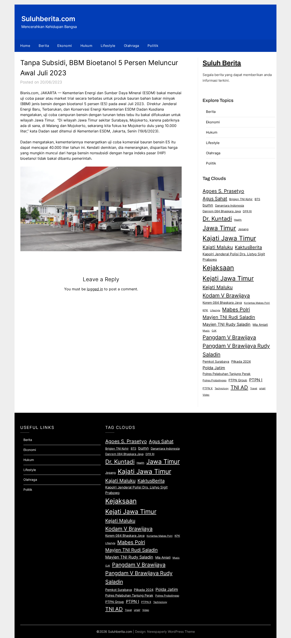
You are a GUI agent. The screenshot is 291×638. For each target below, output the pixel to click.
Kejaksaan (218, 268)
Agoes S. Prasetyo (223, 191)
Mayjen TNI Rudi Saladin (229, 317)
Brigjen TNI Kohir (241, 199)
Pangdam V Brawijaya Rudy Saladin (236, 350)
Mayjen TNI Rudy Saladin (227, 324)
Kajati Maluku (218, 247)
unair (262, 388)
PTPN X (208, 388)
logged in (95, 289)
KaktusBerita (248, 247)
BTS (257, 199)
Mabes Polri (236, 309)
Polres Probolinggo (214, 380)
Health (238, 219)
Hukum (86, 45)
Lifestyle (108, 45)
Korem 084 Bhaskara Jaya (222, 302)
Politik (153, 45)
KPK (205, 310)
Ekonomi (64, 45)
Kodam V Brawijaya (226, 295)
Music (206, 330)
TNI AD (239, 387)
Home (25, 45)
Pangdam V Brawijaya (229, 337)
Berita (44, 45)
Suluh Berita (222, 63)
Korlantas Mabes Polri (257, 302)
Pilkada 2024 (241, 361)
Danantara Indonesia (229, 205)
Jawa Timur (219, 228)
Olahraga (131, 45)
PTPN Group (237, 380)
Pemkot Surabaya (216, 361)
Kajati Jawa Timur (229, 238)
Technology (221, 388)
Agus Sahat (215, 198)
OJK (214, 330)
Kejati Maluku (218, 287)
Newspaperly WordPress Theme (171, 631)
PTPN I (255, 379)
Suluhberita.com (48, 19)
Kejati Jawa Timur (228, 278)
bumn (208, 205)
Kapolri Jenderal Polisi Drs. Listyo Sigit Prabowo (234, 257)
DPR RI (247, 211)
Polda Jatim (214, 367)
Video (206, 394)
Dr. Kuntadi (217, 218)
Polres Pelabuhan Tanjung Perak (227, 374)
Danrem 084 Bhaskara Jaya (222, 211)
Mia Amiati (260, 325)
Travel (253, 388)
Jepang (243, 229)
